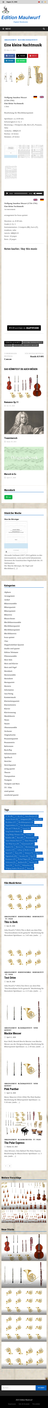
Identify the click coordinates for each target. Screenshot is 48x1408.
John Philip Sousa (12, 844)
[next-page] (9, 1166)
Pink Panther (11, 1089)
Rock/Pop (8, 750)
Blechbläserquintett (28, 40)
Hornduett (8, 671)
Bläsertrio (8, 615)
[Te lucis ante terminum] (24, 1196)
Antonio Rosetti (11, 819)
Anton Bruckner (31, 816)
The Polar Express (14, 1142)
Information (9, 690)
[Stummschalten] (34, 193)
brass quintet (9, 637)
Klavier (7, 709)
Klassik (8, 345)
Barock (38, 819)
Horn (20, 837)
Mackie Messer (12, 1033)
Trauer (8, 865)
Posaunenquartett (11, 739)
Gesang (29, 834)
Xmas (30, 868)
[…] (15, 568)
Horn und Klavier (11, 664)
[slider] (39, 193)
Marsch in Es (10, 474)
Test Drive (10, 977)
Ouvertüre (23, 856)
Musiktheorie (9, 716)
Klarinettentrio (10, 705)
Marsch (9, 853)
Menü (8, 29)
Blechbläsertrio (10, 634)
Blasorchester (9, 619)
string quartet (9, 769)
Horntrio (7, 686)
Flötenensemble (10, 656)
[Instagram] (42, 2)
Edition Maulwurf (20, 17)
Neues (6, 720)
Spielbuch (8, 757)
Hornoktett (8, 679)
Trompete (8, 780)
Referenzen (8, 746)
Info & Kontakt (24, 1404)
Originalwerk (11, 856)
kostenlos (10, 850)
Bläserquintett (9, 611)
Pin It (34, 56)
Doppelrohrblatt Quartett (14, 645)
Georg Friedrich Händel (13, 831)
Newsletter (36, 1404)
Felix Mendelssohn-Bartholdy (30, 825)
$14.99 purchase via (17, 328)
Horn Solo (8, 660)
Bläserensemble (10, 604)
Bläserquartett (9, 607)
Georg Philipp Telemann (14, 834)
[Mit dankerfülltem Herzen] (35, 1216)
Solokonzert (10, 862)
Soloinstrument (10, 754)
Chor (6, 641)
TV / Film (8, 787)
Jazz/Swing (8, 694)
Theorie (7, 772)
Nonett (7, 724)
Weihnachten (27, 865)
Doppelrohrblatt (11, 825)
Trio (17, 865)
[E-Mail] (45, 2)
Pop (32, 856)
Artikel (7, 600)
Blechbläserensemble (12, 622)
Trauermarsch (10, 438)
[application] (24, 193)
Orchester (8, 731)
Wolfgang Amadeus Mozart (26, 345)
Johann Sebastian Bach (13, 840)
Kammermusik (10, 697)
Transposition (9, 776)
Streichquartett (10, 765)
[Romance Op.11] (24, 1256)
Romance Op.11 (11, 402)
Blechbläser (10, 822)
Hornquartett (9, 682)
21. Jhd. (19, 816)
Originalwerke (10, 735)
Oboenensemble (10, 727)
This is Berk (11, 922)
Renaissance (10, 859)
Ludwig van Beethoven (25, 850)
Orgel (38, 853)
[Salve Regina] (12, 1216)
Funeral (26, 828)
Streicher (7, 761)
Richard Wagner (24, 859)
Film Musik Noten (12, 883)
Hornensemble (10, 675)
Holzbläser (10, 837)
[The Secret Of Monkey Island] (24, 1283)
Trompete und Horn (12, 784)
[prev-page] (6, 1166)
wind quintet (9, 791)
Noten (18, 853)
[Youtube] (39, 2)
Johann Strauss (30, 840)
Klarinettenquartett (11, 701)
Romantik (37, 859)
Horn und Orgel (10, 667)
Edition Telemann (11, 652)
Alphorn (7, 592)
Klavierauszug (10, 712)
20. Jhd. (9, 816)
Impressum (12, 1404)
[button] (3, 1196)
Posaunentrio (9, 742)
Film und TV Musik (12, 828)
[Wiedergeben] (7, 193)
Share (11, 56)
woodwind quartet (11, 795)
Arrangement (10, 40)
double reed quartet (12, 649)
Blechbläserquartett (12, 626)
